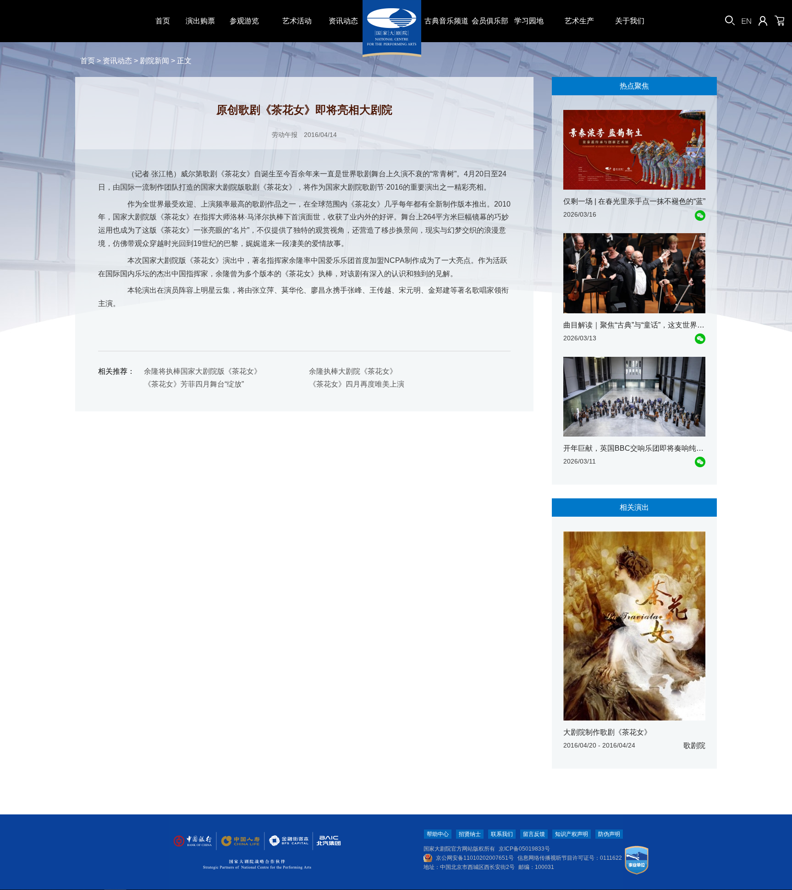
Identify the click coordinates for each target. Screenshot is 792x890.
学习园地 (529, 21)
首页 (162, 21)
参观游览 (244, 21)
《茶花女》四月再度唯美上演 (356, 384)
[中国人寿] (240, 841)
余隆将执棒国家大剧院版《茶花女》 (202, 371)
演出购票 (200, 21)
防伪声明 (609, 834)
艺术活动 (297, 21)
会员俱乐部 (490, 21)
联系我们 (502, 834)
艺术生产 (579, 21)
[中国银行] (192, 841)
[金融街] (284, 841)
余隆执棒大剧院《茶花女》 (353, 371)
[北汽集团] (325, 841)
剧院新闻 (154, 61)
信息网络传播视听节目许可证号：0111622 (569, 858)
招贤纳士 (470, 834)
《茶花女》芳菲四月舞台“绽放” (194, 384)
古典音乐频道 (446, 21)
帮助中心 (438, 834)
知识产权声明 (571, 834)
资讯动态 (343, 21)
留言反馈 (534, 834)
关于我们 (629, 21)
